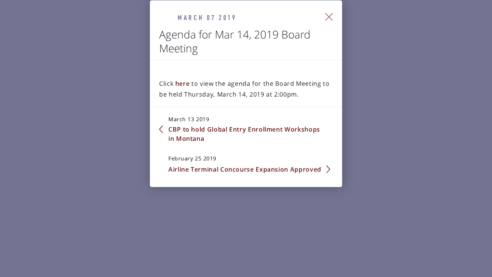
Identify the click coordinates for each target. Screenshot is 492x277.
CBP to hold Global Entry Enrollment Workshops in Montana (244, 134)
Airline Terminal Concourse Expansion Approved (244, 169)
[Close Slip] (329, 17)
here (183, 83)
